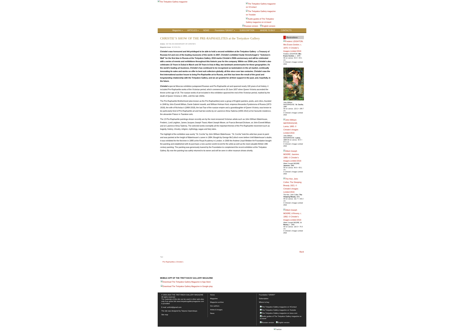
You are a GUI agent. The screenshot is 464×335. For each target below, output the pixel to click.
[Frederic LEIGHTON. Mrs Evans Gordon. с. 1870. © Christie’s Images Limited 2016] (293, 51)
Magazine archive (217, 302)
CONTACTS (286, 30)
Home (212, 295)
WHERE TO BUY (267, 30)
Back (302, 252)
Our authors (214, 306)
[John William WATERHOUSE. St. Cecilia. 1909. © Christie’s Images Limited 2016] (293, 100)
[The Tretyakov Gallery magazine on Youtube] (260, 15)
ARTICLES (192, 30)
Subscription (263, 298)
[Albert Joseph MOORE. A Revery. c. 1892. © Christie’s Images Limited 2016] (293, 220)
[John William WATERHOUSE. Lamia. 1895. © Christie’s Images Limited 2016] (293, 133)
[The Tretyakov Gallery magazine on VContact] (260, 7)
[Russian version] (250, 26)
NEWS (206, 30)
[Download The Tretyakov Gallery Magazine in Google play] (186, 286)
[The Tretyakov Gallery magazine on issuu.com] (278, 313)
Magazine (176, 30)
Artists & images (216, 310)
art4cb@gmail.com (174, 307)
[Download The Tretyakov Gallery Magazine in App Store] (185, 282)
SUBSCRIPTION (247, 30)
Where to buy (264, 302)
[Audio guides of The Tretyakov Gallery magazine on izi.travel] (260, 22)
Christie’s (179, 262)
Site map (164, 315)
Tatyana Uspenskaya (189, 311)
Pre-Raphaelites (169, 262)
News (212, 313)
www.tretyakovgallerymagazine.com (190, 301)
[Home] (172, 2)
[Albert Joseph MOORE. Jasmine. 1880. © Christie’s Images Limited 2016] (293, 161)
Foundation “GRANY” (224, 30)
